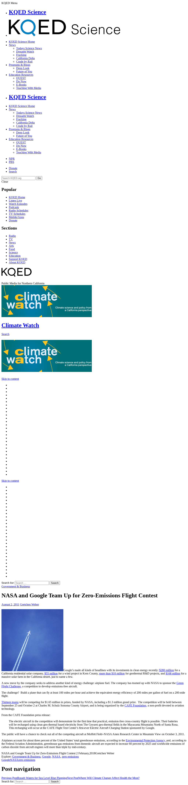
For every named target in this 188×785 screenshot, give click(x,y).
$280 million (166, 670)
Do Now (21, 81)
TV (11, 239)
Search (13, 171)
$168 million (173, 673)
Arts (11, 245)
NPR (12, 158)
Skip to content (10, 378)
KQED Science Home (22, 41)
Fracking (21, 54)
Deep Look (22, 68)
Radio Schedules (18, 210)
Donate (13, 168)
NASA (56, 756)
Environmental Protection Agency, (146, 740)
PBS (11, 162)
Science (13, 252)
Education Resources (21, 74)
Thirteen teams (10, 702)
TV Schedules (17, 213)
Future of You (24, 71)
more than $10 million (112, 673)
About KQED (17, 262)
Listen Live (15, 200)
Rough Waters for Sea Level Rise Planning (34, 777)
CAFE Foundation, (135, 705)
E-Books (21, 84)
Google (46, 756)
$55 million (51, 673)
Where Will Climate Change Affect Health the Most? (103, 777)
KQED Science (27, 12)
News (12, 45)
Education (15, 255)
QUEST (21, 78)
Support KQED (18, 259)
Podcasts (14, 207)
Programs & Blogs (19, 64)
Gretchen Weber (29, 604)
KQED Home (17, 197)
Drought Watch (25, 51)
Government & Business (15, 586)
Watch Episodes (18, 203)
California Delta (25, 58)
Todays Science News (29, 48)
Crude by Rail (24, 61)
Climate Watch (20, 325)
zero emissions (70, 756)
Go (39, 178)
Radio (12, 235)
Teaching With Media (28, 88)
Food (12, 249)
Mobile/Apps (16, 217)
